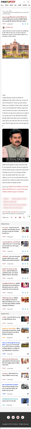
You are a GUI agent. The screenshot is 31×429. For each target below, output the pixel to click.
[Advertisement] (15, 75)
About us (5, 421)
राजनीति (19, 5)
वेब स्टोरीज (25, 5)
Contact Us (18, 421)
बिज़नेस (11, 5)
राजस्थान (10, 11)
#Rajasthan (6, 199)
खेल (29, 5)
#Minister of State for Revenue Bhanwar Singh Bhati (15, 205)
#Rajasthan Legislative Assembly (19, 199)
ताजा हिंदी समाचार (15, 212)
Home (2, 5)
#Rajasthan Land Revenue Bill (10, 202)
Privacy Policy (25, 421)
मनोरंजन (6, 5)
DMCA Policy (11, 421)
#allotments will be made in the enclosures (13, 208)
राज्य (7, 11)
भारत (15, 5)
